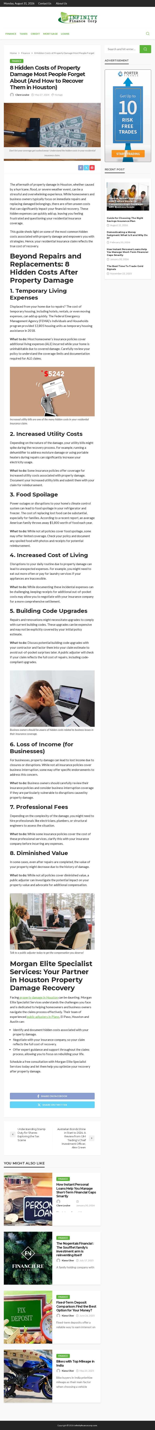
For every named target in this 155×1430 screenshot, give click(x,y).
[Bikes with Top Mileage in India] (28, 1376)
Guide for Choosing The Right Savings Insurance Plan (125, 219)
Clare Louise (22, 94)
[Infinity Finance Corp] (77, 17)
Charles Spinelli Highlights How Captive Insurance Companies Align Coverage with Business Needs (125, 203)
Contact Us (44, 3)
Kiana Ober (68, 1260)
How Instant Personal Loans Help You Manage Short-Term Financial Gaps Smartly (76, 1190)
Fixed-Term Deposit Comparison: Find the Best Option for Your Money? (76, 1306)
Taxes (23, 33)
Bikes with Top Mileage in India (75, 1363)
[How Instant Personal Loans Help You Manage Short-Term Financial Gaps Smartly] (28, 1199)
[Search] (147, 34)
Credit (35, 33)
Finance (10, 33)
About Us (61, 3)
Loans (65, 33)
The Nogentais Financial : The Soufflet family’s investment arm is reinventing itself (75, 1249)
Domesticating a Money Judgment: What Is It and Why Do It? (127, 235)
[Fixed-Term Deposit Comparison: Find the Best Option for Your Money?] (28, 1317)
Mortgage (50, 33)
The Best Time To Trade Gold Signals (125, 268)
